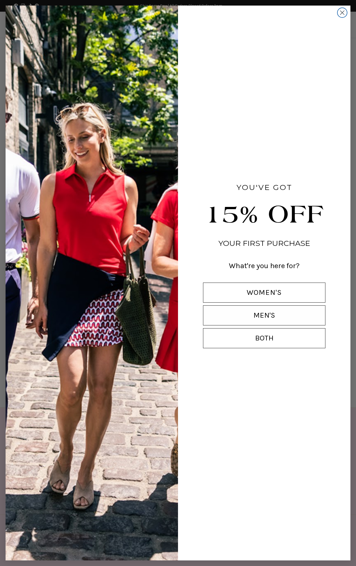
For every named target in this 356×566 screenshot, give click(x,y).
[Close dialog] (342, 13)
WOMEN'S (264, 292)
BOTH (264, 337)
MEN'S (264, 315)
